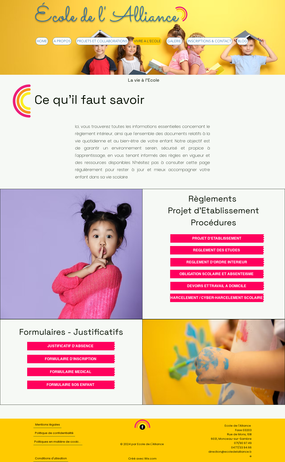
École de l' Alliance (106, 16)
